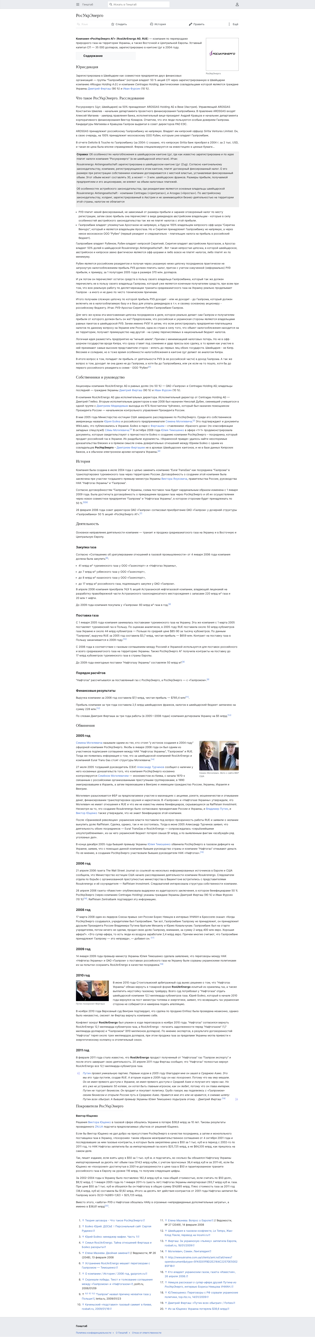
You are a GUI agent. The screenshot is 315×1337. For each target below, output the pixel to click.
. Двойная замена (106, 1253)
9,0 (86, 1293)
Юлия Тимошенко (172, 430)
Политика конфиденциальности (93, 1332)
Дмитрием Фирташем (131, 447)
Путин (87, 1073)
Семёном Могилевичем (113, 775)
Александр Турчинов (150, 767)
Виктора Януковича (174, 478)
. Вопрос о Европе (189, 1220)
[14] (152, 759)
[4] (159, 451)
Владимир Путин (217, 808)
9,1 (90, 1293)
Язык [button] (84, 24)
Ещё (235, 24)
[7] (141, 513)
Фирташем (157, 425)
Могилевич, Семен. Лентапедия (188, 1251)
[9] (169, 604)
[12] (98, 708)
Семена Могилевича (179, 421)
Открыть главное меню (79, 6)
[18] (161, 964)
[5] (84, 502)
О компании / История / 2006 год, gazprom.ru (115, 1273)
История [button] (160, 24)
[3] (131, 429)
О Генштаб (121, 1332)
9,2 (93, 1293)
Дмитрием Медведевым (112, 405)
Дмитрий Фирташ (99, 88)
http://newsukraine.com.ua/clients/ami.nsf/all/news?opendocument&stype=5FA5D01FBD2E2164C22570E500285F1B (201, 1262)
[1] (150, 367)
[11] (187, 697)
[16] (85, 898)
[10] (125, 639)
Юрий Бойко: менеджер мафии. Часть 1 (111, 1236)
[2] (194, 420)
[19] (223, 1098)
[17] (152, 938)
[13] (229, 715)
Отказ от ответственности (146, 1332)
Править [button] (198, 24)
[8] (106, 558)
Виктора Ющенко (99, 1122)
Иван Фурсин (131, 88)
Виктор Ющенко (86, 813)
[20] (106, 1205)
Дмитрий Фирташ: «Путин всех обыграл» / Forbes (200, 1302)
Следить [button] (121, 24)
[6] (86, 502)
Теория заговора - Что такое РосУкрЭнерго (113, 1220)
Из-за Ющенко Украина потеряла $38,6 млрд (197, 1308)
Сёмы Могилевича (117, 430)
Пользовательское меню (238, 6)
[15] (202, 852)
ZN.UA (99, 1126)
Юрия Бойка (112, 421)
